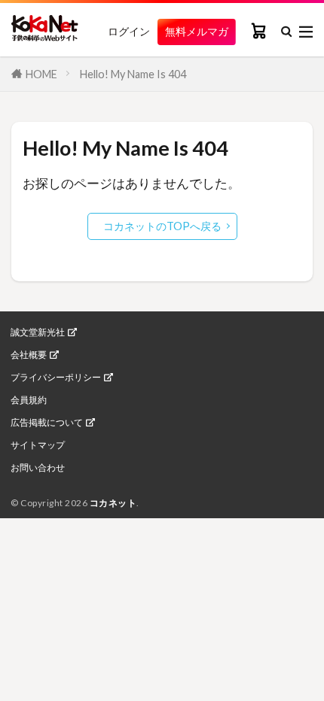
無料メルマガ (196, 31)
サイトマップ (38, 445)
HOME (41, 74)
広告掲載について (47, 422)
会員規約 (29, 400)
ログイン (129, 31)
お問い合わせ (38, 467)
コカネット (113, 502)
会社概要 (29, 355)
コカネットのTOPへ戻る (162, 226)
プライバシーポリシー (56, 377)
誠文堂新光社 (38, 332)
